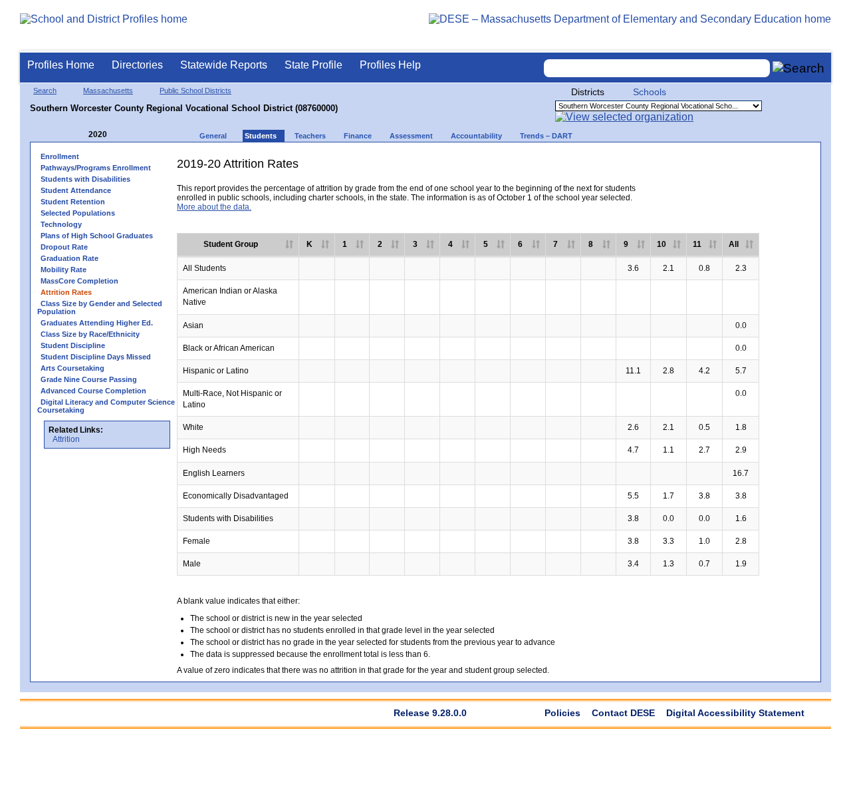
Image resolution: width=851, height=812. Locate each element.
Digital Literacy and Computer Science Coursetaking (106, 406)
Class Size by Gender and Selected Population (99, 307)
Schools (649, 92)
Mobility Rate (63, 270)
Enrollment (60, 156)
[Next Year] (125, 135)
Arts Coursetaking (72, 368)
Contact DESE (623, 713)
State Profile (313, 65)
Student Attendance (76, 190)
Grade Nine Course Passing (89, 379)
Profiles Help (390, 65)
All (734, 244)
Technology (61, 224)
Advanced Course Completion (93, 391)
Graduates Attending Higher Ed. (97, 323)
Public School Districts (195, 91)
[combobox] (657, 68)
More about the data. (214, 207)
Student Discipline (73, 345)
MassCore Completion (79, 281)
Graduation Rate (69, 258)
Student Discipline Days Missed (96, 357)
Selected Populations (78, 213)
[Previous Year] (79, 135)
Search (45, 91)
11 (697, 244)
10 (661, 244)
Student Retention (73, 202)
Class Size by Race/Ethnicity (90, 334)
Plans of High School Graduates (97, 236)
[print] (710, 168)
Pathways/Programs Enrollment (96, 168)
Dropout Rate (64, 247)
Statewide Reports (223, 65)
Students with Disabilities (85, 179)
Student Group (230, 244)
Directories (137, 65)
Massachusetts (108, 91)
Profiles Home (60, 65)
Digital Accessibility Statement (735, 713)
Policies (562, 713)
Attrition (66, 439)
